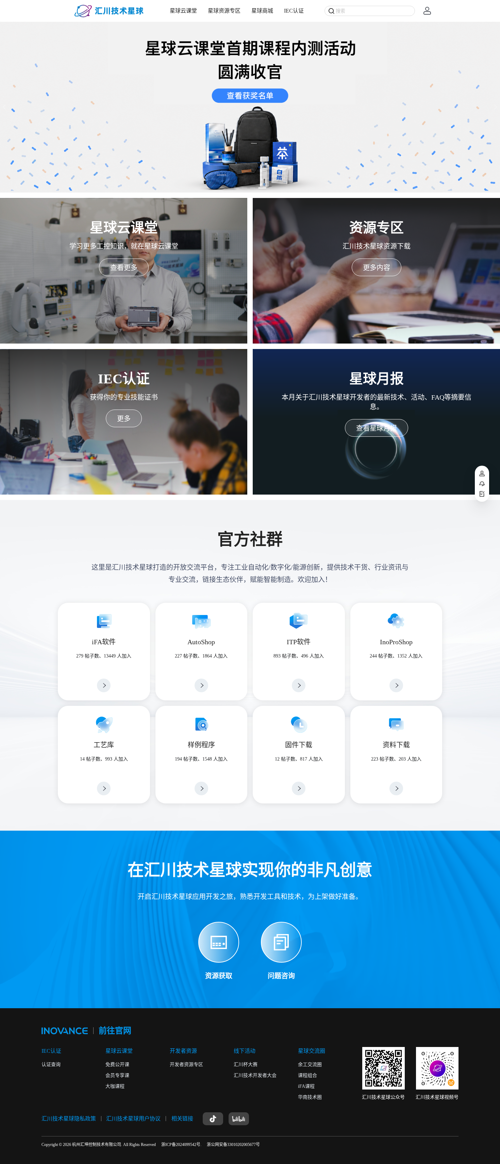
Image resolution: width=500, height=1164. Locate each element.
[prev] (5, 107)
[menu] (236, 10)
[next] (494, 107)
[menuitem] (183, 11)
